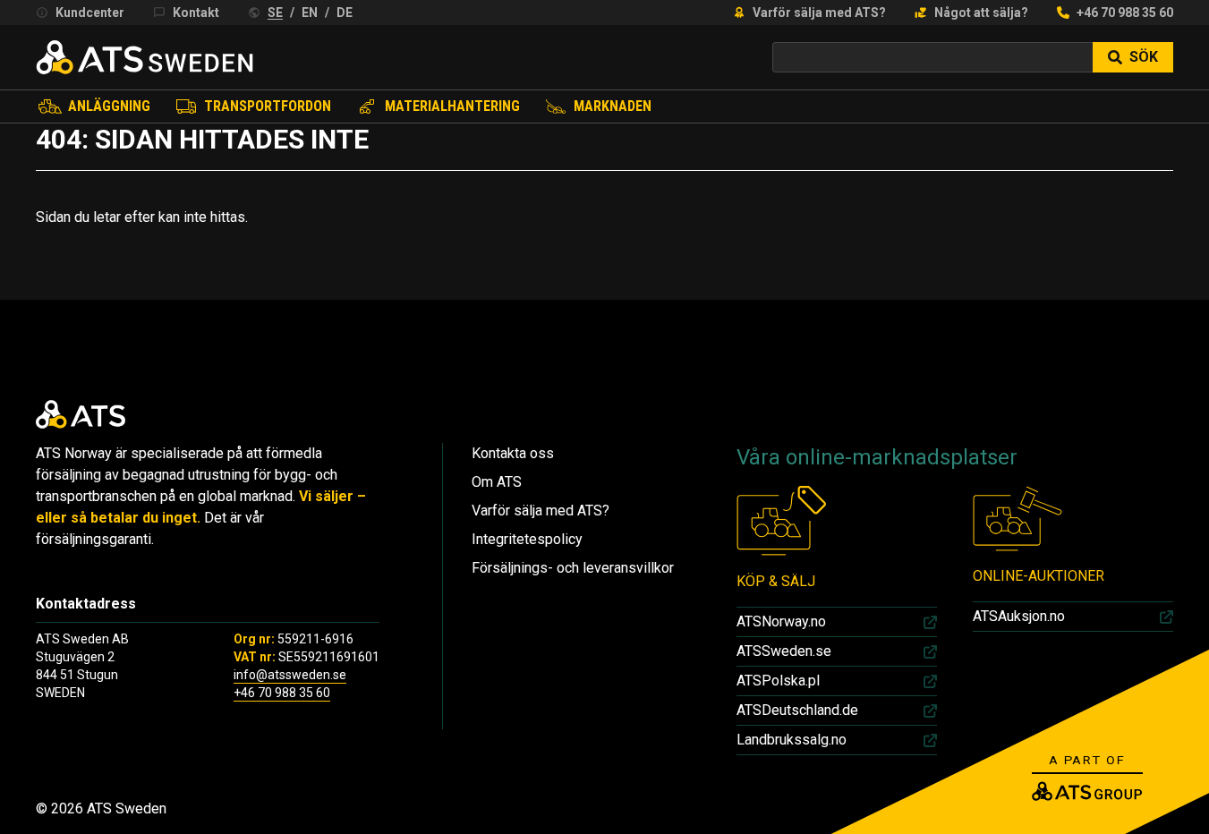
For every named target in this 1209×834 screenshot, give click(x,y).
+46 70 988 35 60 (1125, 12)
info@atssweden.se (290, 675)
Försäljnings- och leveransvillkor (573, 567)
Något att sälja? (981, 12)
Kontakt (196, 12)
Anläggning (109, 106)
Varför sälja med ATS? (819, 12)
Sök (1143, 56)
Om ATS (497, 481)
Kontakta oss (513, 453)
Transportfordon (267, 106)
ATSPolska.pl (778, 680)
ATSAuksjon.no (1019, 616)
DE (344, 12)
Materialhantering (452, 106)
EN (310, 12)
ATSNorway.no (781, 621)
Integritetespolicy (527, 539)
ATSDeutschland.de (797, 710)
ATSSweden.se (783, 651)
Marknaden (612, 106)
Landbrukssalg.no (791, 739)
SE (275, 12)
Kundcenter (89, 12)
